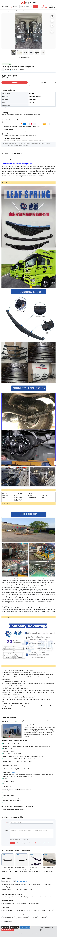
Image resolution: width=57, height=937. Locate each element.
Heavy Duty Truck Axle (26, 914)
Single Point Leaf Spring (33, 887)
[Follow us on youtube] (52, 927)
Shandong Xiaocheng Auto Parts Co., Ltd (14, 69)
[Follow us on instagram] (50, 927)
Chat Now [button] (43, 82)
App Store (5, 927)
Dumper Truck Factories (47, 910)
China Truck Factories (8, 910)
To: (9, 826)
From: (8, 822)
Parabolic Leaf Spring (6, 889)
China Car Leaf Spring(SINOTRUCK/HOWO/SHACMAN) (21, 889)
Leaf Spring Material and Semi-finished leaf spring (8, 884)
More (2, 924)
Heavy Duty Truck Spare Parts (41, 914)
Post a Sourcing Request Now (42, 843)
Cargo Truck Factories (34, 910)
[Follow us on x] (48, 927)
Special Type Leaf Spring (34, 884)
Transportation (9, 11)
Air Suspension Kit (21, 903)
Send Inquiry (14, 82)
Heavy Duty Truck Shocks (8, 903)
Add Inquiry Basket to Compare (29, 57)
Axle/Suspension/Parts (20, 884)
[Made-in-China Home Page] (28, 2)
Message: (7, 830)
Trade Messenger (25, 927)
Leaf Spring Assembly (34, 903)
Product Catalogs (22, 881)
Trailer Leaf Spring (5, 887)
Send (13, 843)
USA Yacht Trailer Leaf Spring (21, 887)
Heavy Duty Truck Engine (8, 917)
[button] (2, 2)
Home (2, 11)
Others (30, 889)
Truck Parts (17, 11)
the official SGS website (37, 720)
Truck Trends (43, 917)
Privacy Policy (51, 933)
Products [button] (15, 6)
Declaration (44, 933)
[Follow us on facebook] (46, 927)
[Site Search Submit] (35, 6)
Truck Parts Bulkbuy (7, 921)
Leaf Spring (14, 772)
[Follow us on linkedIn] (40, 929)
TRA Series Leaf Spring (47, 887)
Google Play (14, 927)
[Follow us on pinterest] (54, 927)
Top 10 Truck (34, 917)
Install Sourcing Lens (8, 929)
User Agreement (36, 933)
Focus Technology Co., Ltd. (18, 933)
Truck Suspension (25, 11)
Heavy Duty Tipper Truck (22, 917)
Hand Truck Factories (21, 910)
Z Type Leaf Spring (46, 884)
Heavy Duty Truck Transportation (10, 914)
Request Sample (26, 86)
